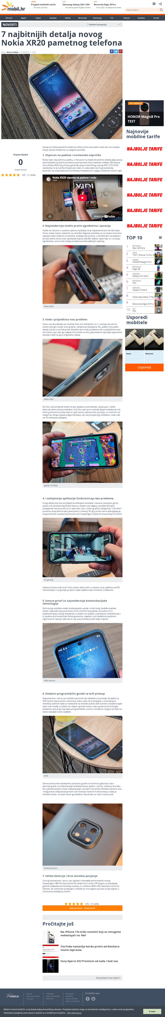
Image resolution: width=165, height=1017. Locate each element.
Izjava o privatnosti (72, 1001)
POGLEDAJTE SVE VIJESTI (108, 978)
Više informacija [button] (74, 1013)
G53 (137, 282)
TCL (112, 18)
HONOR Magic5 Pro (142, 261)
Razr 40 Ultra (139, 247)
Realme (141, 18)
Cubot (38, 18)
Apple (23, 18)
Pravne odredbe (72, 999)
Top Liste (29, 999)
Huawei (53, 18)
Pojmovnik (49, 999)
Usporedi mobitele (53, 996)
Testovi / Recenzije (33, 996)
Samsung (97, 18)
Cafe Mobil (50, 994)
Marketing (69, 996)
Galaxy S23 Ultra (140, 275)
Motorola (82, 18)
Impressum (70, 994)
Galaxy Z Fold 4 (140, 289)
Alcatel (9, 18)
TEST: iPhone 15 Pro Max (145, 254)
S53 (134, 310)
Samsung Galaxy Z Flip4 (144, 297)
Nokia (68, 18)
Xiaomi (126, 18)
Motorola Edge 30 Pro (143, 304)
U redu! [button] (152, 1011)
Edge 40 (137, 268)
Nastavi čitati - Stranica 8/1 (82, 908)
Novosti (29, 994)
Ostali (156, 18)
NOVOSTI (10, 24)
